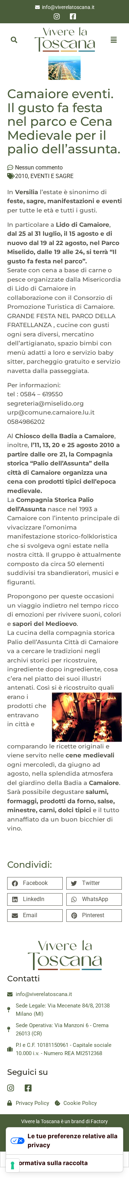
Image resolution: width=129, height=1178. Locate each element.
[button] (14, 40)
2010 (21, 176)
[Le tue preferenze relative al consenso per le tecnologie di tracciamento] (12, 1165)
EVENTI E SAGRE (51, 176)
